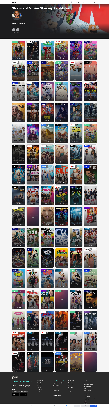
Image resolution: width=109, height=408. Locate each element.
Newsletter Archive (87, 386)
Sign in (94, 2)
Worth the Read (56, 387)
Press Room (70, 387)
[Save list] (17, 29)
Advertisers (70, 384)
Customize (77, 405)
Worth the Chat (56, 388)
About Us (70, 382)
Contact (69, 389)
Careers (69, 385)
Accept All (93, 405)
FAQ (84, 382)
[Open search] (72, 2)
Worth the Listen (56, 390)
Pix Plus (69, 391)
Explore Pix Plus (56, 395)
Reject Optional (85, 405)
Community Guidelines (88, 384)
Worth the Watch (56, 385)
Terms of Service (87, 390)
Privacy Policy (86, 388)
